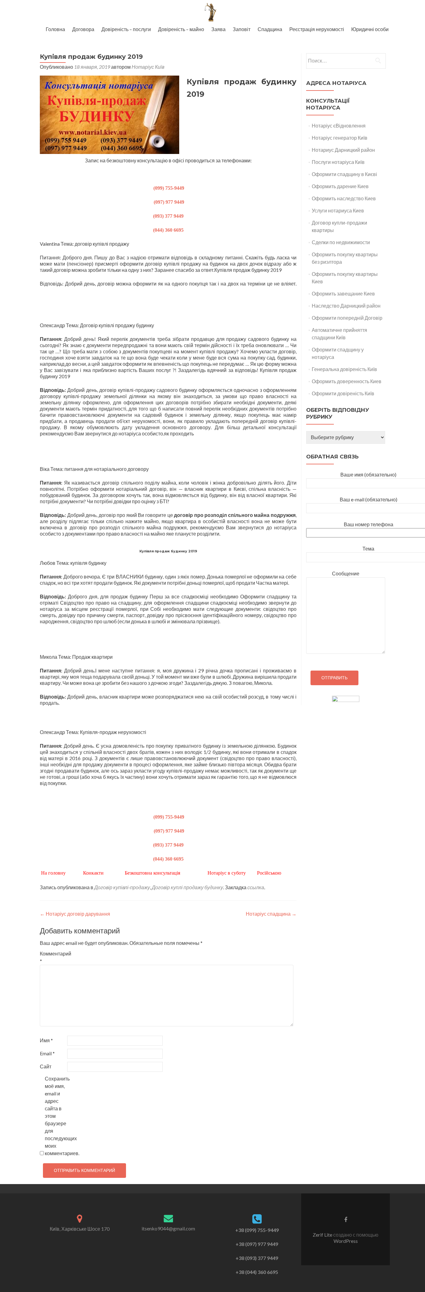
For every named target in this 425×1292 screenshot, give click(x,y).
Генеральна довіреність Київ (344, 369)
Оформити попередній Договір (347, 318)
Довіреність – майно (181, 29)
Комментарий (53, 957)
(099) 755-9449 (168, 188)
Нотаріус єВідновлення (339, 125)
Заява (218, 29)
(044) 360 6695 (168, 230)
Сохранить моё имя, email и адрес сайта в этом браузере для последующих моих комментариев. (58, 1116)
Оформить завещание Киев (343, 293)
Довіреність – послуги (126, 29)
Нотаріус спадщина (271, 914)
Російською (269, 873)
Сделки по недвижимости (341, 242)
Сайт (45, 1066)
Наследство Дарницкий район (346, 306)
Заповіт (241, 29)
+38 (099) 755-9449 (257, 1230)
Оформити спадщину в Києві (344, 174)
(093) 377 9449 (168, 216)
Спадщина (270, 29)
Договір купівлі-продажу (122, 887)
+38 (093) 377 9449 (257, 1258)
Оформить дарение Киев (340, 186)
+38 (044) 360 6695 (257, 1272)
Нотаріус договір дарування (75, 914)
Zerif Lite (323, 1235)
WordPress (346, 1241)
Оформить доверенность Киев (346, 381)
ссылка (255, 887)
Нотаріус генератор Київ (339, 138)
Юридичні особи (370, 29)
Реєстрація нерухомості (316, 29)
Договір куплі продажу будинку (187, 887)
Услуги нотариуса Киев (338, 210)
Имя (46, 1040)
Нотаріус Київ (148, 67)
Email (47, 1053)
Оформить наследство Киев (344, 198)
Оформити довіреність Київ (343, 393)
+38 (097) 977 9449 (257, 1244)
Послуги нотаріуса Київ (338, 162)
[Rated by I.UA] (345, 700)
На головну (54, 873)
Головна (55, 29)
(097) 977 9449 (168, 202)
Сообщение (345, 573)
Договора (83, 29)
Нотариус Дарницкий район (343, 150)
